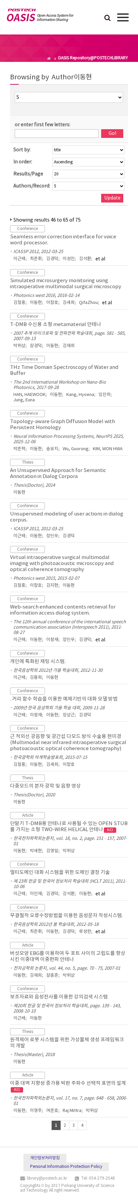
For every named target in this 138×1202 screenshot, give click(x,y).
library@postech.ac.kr (47, 1178)
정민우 (52, 536)
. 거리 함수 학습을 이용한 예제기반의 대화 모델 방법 (64, 699)
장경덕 (36, 345)
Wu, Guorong (75, 449)
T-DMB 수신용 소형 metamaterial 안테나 (55, 324)
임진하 (104, 394)
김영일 (52, 851)
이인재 (36, 893)
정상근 (69, 715)
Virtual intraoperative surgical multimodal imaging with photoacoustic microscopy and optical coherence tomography (62, 563)
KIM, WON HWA (108, 449)
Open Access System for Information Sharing (40, 16)
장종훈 (52, 975)
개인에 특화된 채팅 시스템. (38, 661)
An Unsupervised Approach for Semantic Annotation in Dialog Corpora (58, 473)
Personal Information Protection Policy (66, 1167)
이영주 (36, 1110)
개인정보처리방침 (45, 1158)
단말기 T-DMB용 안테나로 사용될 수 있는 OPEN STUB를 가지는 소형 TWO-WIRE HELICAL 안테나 (69, 826)
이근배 (19, 258)
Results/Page (28, 174)
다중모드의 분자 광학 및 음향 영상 (45, 786)
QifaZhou (88, 302)
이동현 (36, 302)
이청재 (52, 639)
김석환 (85, 258)
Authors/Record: (31, 186)
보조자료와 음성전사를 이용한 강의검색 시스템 (59, 997)
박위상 (19, 345)
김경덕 (52, 258)
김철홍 (19, 302)
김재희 (69, 345)
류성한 (85, 931)
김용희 (36, 677)
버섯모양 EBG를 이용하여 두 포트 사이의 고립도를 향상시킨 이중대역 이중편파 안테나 (67, 956)
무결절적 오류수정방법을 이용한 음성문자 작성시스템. (66, 915)
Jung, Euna (24, 400)
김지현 (52, 585)
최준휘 (36, 258)
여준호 (52, 1110)
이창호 (52, 302)
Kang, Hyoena (80, 394)
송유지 (52, 449)
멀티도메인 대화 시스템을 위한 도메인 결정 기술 (60, 872)
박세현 (36, 851)
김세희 (69, 302)
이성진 (69, 258)
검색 (107, 18)
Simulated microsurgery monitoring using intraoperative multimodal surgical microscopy (65, 284)
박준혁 (19, 449)
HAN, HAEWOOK (29, 394)
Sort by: (21, 150)
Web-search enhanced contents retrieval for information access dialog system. (63, 610)
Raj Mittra (72, 1110)
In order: (22, 162)
